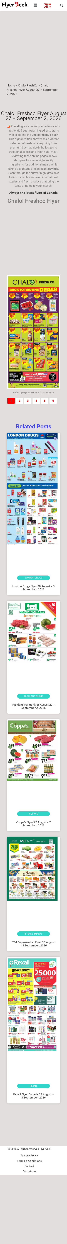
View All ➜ (47, 5)
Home (11, 85)
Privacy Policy (29, 1155)
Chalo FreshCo (28, 85)
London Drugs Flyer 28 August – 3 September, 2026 (33, 587)
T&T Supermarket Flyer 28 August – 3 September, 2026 (33, 943)
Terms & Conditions (29, 1160)
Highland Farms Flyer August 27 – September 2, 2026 (33, 706)
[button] (35, 5)
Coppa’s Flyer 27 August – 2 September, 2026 (33, 823)
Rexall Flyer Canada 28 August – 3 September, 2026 (33, 1095)
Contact (29, 1166)
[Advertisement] (33, 45)
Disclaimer (29, 1171)
